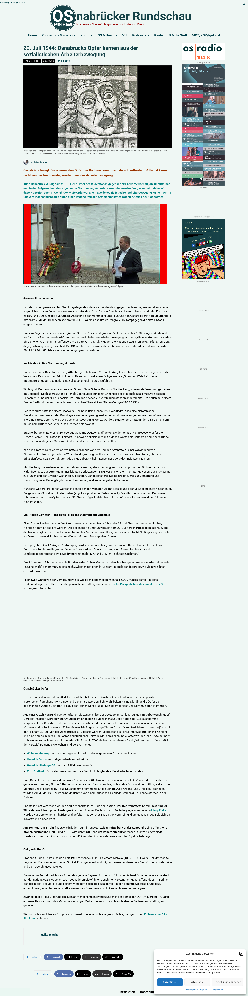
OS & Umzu (48, 61)
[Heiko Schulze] (26, 162)
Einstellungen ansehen (227, 982)
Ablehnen (197, 982)
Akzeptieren (170, 982)
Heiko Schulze (32, 61)
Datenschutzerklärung (196, 989)
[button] (241, 953)
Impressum (218, 989)
